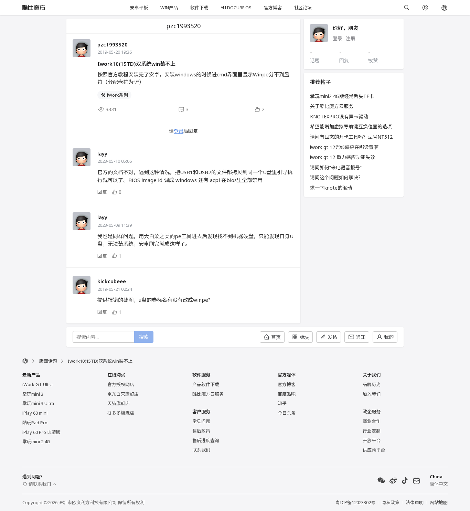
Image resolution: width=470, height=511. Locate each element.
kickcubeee (111, 281)
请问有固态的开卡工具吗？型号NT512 (351, 137)
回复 (102, 192)
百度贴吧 (287, 394)
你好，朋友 (346, 27)
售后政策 (201, 431)
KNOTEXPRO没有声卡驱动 (339, 116)
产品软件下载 (205, 384)
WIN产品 (169, 7)
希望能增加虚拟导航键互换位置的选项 (351, 126)
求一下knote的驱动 (331, 187)
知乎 (282, 403)
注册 (350, 38)
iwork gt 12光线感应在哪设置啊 (344, 147)
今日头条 (287, 413)
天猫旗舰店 (118, 403)
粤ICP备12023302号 (355, 502)
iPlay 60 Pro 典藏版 (41, 432)
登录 (178, 131)
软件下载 (199, 7)
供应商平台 (374, 450)
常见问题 (201, 421)
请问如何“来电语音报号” (336, 167)
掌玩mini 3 (32, 394)
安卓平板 (139, 7)
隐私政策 (390, 502)
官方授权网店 (120, 384)
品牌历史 (372, 384)
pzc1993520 (112, 44)
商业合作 (372, 421)
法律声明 (415, 502)
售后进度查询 (205, 440)
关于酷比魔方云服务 (331, 106)
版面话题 (48, 361)
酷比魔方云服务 (208, 394)
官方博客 (272, 7)
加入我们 (372, 394)
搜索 (144, 336)
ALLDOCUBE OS (236, 7)
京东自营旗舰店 (123, 394)
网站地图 (439, 502)
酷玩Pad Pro (34, 422)
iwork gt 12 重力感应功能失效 (342, 157)
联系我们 (201, 450)
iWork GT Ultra (37, 384)
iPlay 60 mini (34, 413)
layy (102, 153)
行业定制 (372, 431)
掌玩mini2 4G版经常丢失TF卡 (342, 96)
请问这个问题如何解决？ (336, 177)
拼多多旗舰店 (120, 413)
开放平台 (372, 440)
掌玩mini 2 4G (36, 441)
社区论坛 (303, 7)
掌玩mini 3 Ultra (38, 403)
